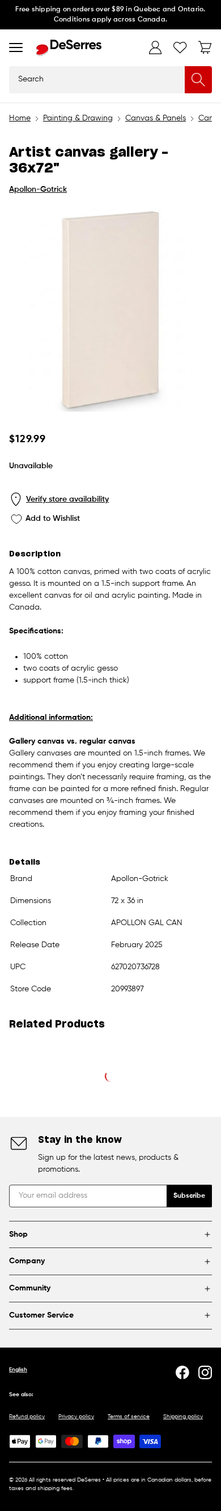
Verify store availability (67, 499)
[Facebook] (182, 1372)
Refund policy (27, 1416)
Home (20, 118)
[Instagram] (205, 1372)
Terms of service (129, 1416)
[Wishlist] (180, 47)
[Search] (198, 79)
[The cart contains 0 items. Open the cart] (205, 47)
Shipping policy (183, 1416)
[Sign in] (155, 47)
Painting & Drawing (78, 118)
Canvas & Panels (155, 118)
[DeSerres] (68, 48)
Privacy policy (76, 1416)
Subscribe (189, 1196)
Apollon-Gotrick (38, 189)
